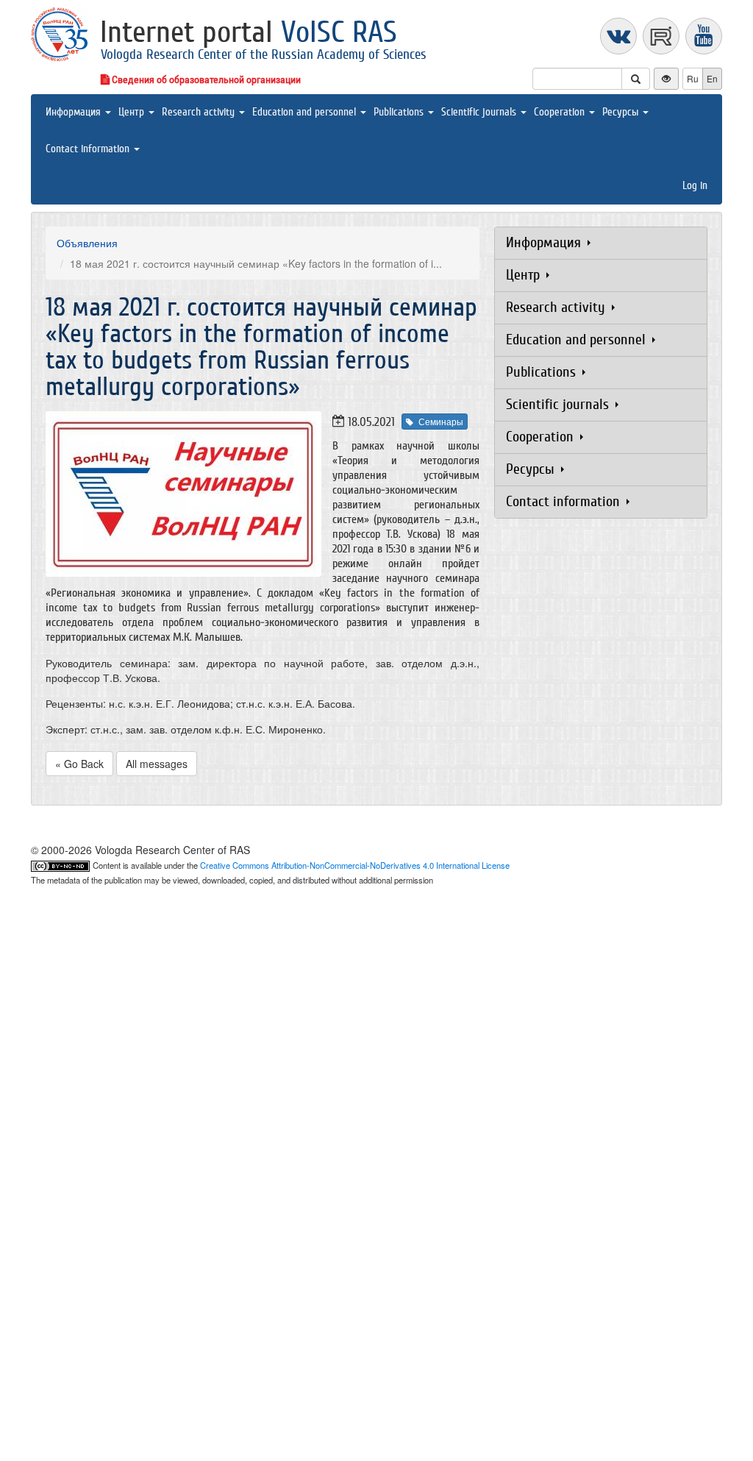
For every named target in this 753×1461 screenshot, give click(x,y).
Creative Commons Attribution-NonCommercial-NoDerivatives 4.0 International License (355, 865)
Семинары (440, 421)
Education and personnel (305, 112)
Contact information (89, 149)
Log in (694, 185)
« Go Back (79, 763)
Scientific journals (480, 112)
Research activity (200, 112)
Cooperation (561, 112)
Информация (75, 112)
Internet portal (248, 32)
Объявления (87, 242)
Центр (132, 112)
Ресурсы (621, 112)
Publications (400, 112)
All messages (157, 763)
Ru (693, 78)
